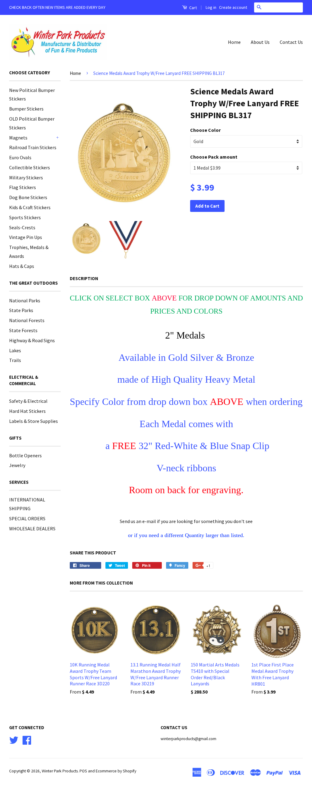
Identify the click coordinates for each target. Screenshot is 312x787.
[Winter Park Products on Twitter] (13, 739)
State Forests (23, 330)
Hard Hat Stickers (27, 411)
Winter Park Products (60, 771)
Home (234, 42)
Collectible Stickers (29, 167)
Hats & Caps (21, 266)
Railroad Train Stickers (32, 147)
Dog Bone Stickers (28, 197)
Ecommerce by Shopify (116, 771)
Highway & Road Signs (32, 340)
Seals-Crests (22, 227)
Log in (211, 7)
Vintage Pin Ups (25, 237)
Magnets (18, 138)
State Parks (21, 310)
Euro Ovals (20, 157)
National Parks (24, 300)
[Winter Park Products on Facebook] (26, 739)
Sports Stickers (25, 217)
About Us (260, 42)
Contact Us (291, 42)
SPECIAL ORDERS (27, 518)
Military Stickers (26, 177)
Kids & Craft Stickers (30, 207)
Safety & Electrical (28, 401)
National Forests (26, 320)
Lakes (15, 350)
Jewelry (17, 465)
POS (83, 771)
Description (84, 278)
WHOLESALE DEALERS (32, 528)
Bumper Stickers (26, 109)
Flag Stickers (22, 187)
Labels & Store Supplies (33, 421)
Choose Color (205, 130)
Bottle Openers (25, 455)
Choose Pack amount (213, 157)
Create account (233, 7)
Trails (15, 360)
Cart (192, 7)
